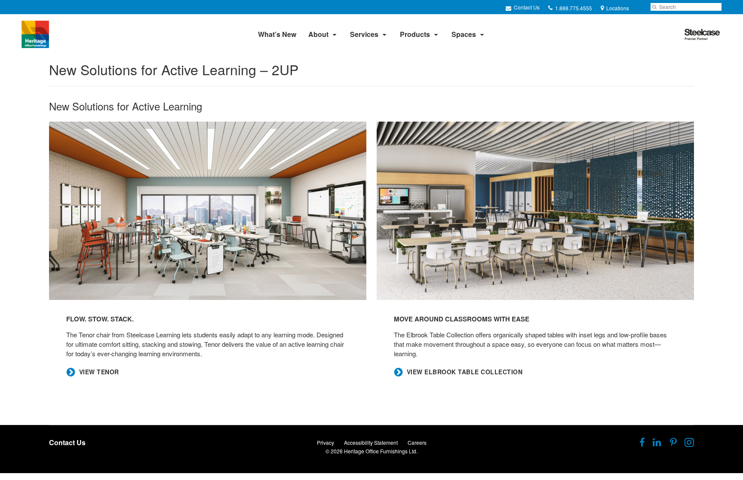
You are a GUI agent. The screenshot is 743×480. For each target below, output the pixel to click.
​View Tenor (99, 372)
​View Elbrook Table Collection (465, 372)
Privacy (325, 442)
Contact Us (526, 7)
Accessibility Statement (371, 442)
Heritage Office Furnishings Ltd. (381, 451)
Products (415, 34)
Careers (417, 442)
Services (364, 34)
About (318, 34)
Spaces (463, 34)
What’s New (277, 34)
